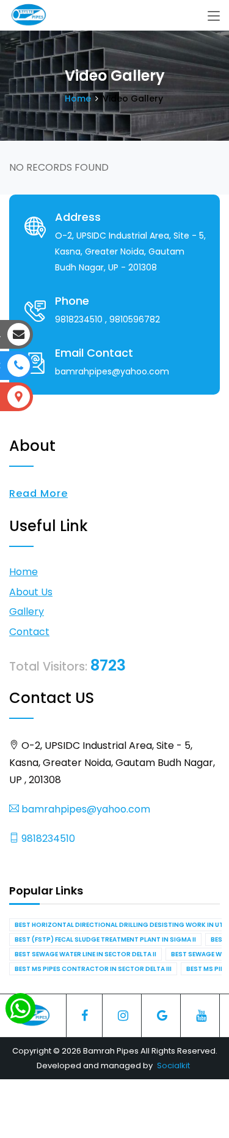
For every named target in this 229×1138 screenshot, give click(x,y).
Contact (29, 632)
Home (78, 98)
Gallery (26, 611)
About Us (31, 592)
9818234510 (47, 838)
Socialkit (173, 1065)
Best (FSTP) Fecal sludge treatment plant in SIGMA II (105, 939)
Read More (38, 493)
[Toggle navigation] (214, 16)
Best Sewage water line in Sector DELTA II (85, 954)
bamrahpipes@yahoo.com (84, 809)
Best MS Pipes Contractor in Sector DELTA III (93, 968)
